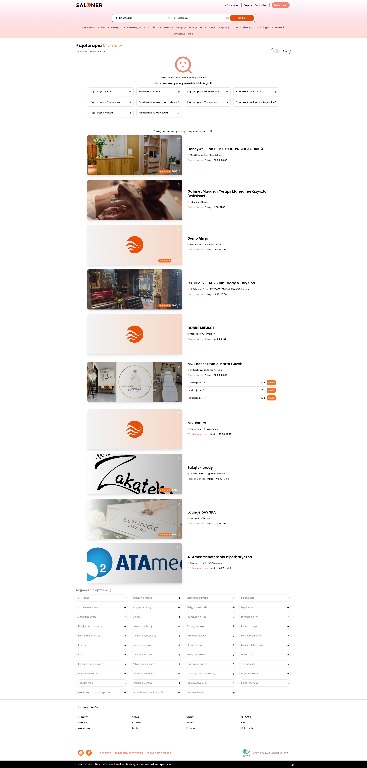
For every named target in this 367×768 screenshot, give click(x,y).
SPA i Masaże (165, 27)
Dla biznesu (280, 5)
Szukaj (241, 18)
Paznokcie (149, 27)
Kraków (136, 722)
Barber (101, 27)
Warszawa (84, 728)
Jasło (243, 722)
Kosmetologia (132, 27)
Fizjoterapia (278, 27)
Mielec (190, 716)
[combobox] (142, 18)
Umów (271, 382)
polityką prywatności (161, 764)
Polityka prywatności (159, 752)
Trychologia (262, 27)
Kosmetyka (114, 27)
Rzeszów (83, 716)
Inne (190, 33)
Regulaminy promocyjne (128, 752)
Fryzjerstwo (88, 27)
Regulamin (105, 752)
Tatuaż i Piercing (242, 27)
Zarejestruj (261, 5)
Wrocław (83, 722)
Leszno (190, 722)
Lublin (135, 728)
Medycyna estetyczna (189, 27)
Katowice (246, 716)
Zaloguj (248, 5)
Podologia (210, 27)
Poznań (190, 728)
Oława (135, 716)
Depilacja (224, 27)
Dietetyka (179, 33)
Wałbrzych (247, 728)
